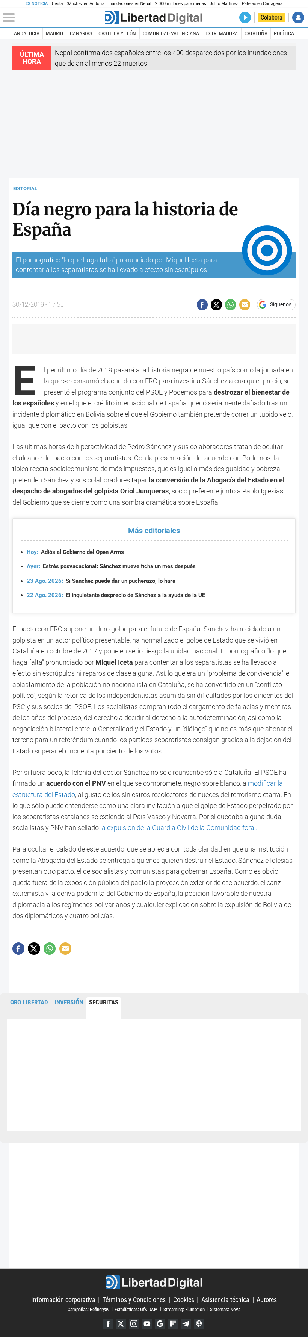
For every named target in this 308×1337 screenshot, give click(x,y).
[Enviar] (230, 304)
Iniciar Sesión (298, 17)
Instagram (134, 1324)
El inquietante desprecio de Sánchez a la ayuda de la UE (116, 595)
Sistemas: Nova (225, 1309)
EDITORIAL (25, 188)
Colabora (271, 17)
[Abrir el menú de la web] (53, 17)
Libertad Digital (154, 1282)
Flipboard (173, 1324)
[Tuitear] (216, 304)
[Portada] (153, 17)
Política (284, 33)
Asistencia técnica (225, 1300)
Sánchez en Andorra (85, 3)
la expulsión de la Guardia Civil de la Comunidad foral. (178, 828)
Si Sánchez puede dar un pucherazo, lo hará (101, 581)
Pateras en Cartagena (262, 3)
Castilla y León (117, 33)
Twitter (121, 1324)
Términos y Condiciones (134, 1300)
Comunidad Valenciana (171, 33)
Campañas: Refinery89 (88, 1309)
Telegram (186, 1324)
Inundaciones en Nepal (129, 3)
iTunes (199, 1324)
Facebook (108, 1324)
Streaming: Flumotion (184, 1309)
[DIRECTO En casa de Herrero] (245, 17)
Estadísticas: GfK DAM (136, 1309)
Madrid (54, 33)
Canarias (81, 33)
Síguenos (280, 304)
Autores (267, 1300)
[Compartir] (202, 304)
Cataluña (256, 33)
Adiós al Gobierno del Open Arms (75, 552)
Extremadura (221, 33)
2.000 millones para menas (180, 3)
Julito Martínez (224, 3)
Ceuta (57, 3)
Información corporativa (63, 1300)
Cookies (183, 1300)
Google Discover (160, 1324)
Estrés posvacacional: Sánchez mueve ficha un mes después (111, 566)
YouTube (147, 1324)
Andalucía (26, 33)
